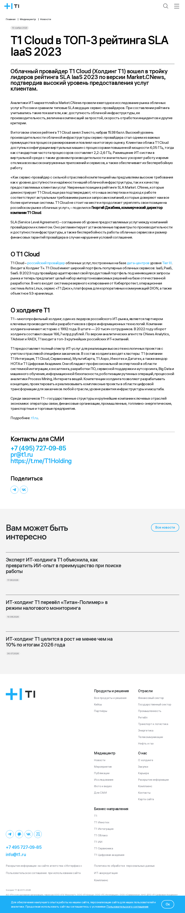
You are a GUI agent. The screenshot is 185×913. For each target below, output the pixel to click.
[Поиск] (166, 6)
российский (37, 263)
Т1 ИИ (98, 842)
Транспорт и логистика (153, 724)
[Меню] (177, 6)
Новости (99, 760)
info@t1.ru (16, 854)
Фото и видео (103, 786)
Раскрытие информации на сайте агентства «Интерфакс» (44, 865)
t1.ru (34, 418)
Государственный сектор (154, 704)
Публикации (101, 773)
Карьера (143, 773)
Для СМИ (100, 792)
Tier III (167, 263)
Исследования (103, 779)
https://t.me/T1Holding (41, 461)
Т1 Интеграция (103, 829)
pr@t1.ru (21, 454)
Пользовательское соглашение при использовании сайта (43, 873)
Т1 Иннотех (101, 822)
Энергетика (145, 730)
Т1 (95, 816)
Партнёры (100, 711)
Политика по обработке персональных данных (124, 865)
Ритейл (142, 717)
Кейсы (98, 704)
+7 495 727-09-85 (24, 847)
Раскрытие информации (153, 779)
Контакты (144, 792)
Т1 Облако (101, 835)
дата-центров (138, 263)
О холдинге (145, 760)
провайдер (56, 263)
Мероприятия (103, 766)
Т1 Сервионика (103, 848)
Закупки (143, 766)
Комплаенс (145, 786)
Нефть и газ (146, 743)
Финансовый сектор (151, 698)
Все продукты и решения (110, 698)
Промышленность (149, 711)
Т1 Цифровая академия (109, 855)
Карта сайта (146, 799)
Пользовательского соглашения (127, 906)
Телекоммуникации (150, 737)
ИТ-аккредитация (106, 873)
